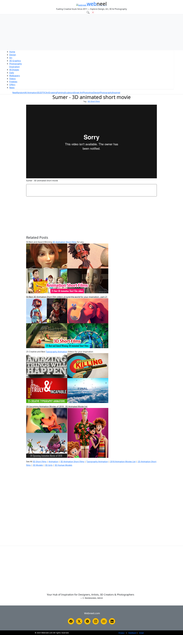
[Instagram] (95, 621)
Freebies (13, 81)
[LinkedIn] (112, 621)
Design (12, 54)
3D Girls (49, 465)
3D (15, 60)
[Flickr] (104, 621)
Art (10, 57)
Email (141, 633)
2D (41, 92)
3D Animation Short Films (64, 242)
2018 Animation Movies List (123, 461)
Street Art (78, 92)
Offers (12, 84)
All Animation (31, 92)
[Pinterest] (87, 621)
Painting (61, 92)
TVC (44, 92)
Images (14, 69)
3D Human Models (63, 465)
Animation (53, 461)
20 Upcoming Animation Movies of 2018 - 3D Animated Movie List (56, 406)
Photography (15, 63)
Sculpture (69, 92)
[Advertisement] (91, 32)
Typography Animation (56, 351)
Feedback (132, 633)
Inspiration (14, 66)
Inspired (116, 92)
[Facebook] (71, 621)
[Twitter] (79, 621)
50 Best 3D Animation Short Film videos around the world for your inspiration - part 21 (66, 296)
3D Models (38, 465)
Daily (11, 72)
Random (21, 92)
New (14, 92)
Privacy (121, 633)
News (12, 87)
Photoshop (88, 92)
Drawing (53, 92)
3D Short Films (94, 101)
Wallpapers (14, 75)
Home (12, 51)
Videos (12, 78)
